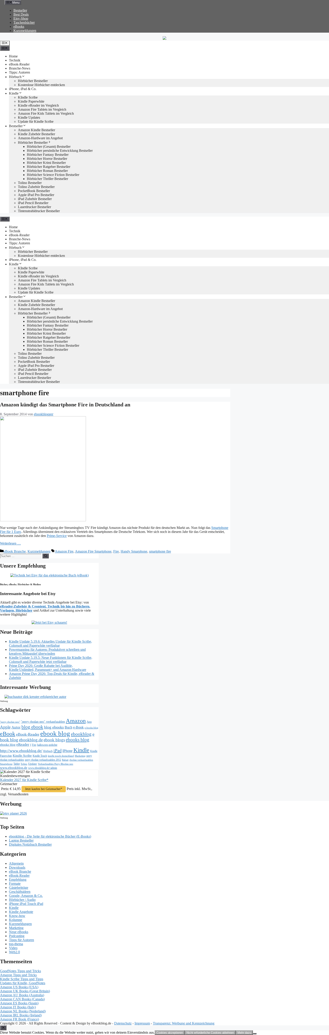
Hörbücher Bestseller (33, 81)
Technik (14, 60)
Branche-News (19, 68)
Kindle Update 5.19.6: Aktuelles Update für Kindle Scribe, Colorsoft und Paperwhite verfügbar (50, 643)
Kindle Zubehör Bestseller (36, 134)
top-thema (16, 944)
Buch (68, 727)
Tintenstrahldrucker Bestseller (39, 211)
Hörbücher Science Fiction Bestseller (53, 175)
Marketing (80, 756)
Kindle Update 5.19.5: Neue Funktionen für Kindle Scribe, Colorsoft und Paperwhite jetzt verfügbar (50, 659)
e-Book (78, 727)
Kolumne (15, 920)
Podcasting (16, 936)
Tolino (24, 764)
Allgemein (16, 863)
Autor (16, 727)
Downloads (17, 867)
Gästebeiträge (18, 887)
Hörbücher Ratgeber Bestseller (48, 167)
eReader (22, 744)
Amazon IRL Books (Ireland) (21, 1015)
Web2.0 (14, 952)
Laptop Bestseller (21, 840)
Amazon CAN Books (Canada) (22, 999)
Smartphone (6, 764)
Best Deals (21, 14)
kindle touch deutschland (61, 756)
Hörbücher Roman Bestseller (47, 171)
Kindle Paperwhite (31, 101)
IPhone (67, 751)
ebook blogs (54, 739)
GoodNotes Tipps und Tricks (20, 971)
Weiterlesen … (10, 543)
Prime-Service (57, 536)
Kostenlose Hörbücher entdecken (41, 85)
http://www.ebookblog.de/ (21, 750)
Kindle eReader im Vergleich (38, 105)
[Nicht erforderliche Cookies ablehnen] (254, 1033)
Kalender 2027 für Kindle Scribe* (24, 780)
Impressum (142, 1023)
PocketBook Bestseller (34, 191)
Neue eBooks (18, 932)
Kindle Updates (29, 117)
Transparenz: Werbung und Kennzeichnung (183, 1023)
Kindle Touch (40, 755)
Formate (15, 883)
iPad (57, 750)
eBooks (18, 26)
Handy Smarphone (134, 551)
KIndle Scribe (28, 97)
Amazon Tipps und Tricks (18, 975)
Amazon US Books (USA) (19, 987)
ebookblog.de (31, 739)
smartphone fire (160, 551)
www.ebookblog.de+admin (42, 768)
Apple (5, 727)
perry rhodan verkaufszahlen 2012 (43, 759)
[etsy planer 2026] (13, 813)
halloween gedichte (47, 745)
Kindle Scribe (22, 755)
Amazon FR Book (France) (19, 1019)
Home (13, 56)
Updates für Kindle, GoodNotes (22, 983)
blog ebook (32, 727)
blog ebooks (54, 727)
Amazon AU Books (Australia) (22, 995)
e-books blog (91, 728)
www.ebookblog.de (13, 767)
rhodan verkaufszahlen (81, 759)
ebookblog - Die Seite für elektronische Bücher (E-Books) (50, 836)
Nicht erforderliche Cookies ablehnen (210, 1032)
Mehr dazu (244, 1032)
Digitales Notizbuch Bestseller (30, 844)
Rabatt (65, 760)
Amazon (76, 721)
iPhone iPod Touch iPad (26, 904)
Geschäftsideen (19, 891)
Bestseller (20, 10)
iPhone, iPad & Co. (22, 89)
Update (32, 763)
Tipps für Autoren (21, 940)
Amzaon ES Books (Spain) (19, 1003)
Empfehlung (17, 879)
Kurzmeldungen (24, 30)
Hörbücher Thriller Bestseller (47, 179)
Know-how (17, 916)
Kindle (14, 93)
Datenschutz (123, 1023)
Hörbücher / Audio (22, 900)
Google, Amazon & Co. (26, 896)
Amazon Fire (64, 551)
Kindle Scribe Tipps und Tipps (21, 979)
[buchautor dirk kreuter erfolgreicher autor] (35, 697)
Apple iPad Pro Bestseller (36, 195)
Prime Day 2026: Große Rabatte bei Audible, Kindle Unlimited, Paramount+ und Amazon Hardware (47, 668)
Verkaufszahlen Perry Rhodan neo (55, 764)
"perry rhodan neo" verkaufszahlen (43, 721)
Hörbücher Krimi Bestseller (46, 163)
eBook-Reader (19, 64)
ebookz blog (7, 744)
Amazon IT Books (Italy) (18, 1007)
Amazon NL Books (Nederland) (23, 1011)
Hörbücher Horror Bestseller (47, 159)
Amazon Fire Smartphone (93, 551)
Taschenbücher (24, 22)
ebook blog (55, 733)
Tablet (16, 763)
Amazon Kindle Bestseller (36, 130)
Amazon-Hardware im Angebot (40, 138)
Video (13, 948)
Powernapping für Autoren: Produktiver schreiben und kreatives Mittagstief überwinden (47, 651)
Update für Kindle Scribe (35, 121)
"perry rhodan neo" (10, 721)
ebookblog (81, 734)
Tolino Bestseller (30, 183)
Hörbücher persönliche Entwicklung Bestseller (60, 150)
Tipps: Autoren (19, 72)
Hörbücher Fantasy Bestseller (47, 154)
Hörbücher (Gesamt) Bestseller (48, 146)
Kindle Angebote (21, 912)
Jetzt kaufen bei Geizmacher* (43, 789)
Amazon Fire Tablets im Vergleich (42, 109)
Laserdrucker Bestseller (34, 207)
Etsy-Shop (20, 18)
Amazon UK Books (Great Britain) (25, 991)
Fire (116, 551)
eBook (7, 734)
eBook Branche (15, 551)
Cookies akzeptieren (169, 1032)
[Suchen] (45, 555)
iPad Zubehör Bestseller (35, 199)
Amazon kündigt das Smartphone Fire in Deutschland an (65, 405)
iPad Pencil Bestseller (33, 203)
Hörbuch (15, 77)
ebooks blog (77, 739)
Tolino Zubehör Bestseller (36, 187)
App (89, 721)
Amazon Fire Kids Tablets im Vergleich (46, 113)
